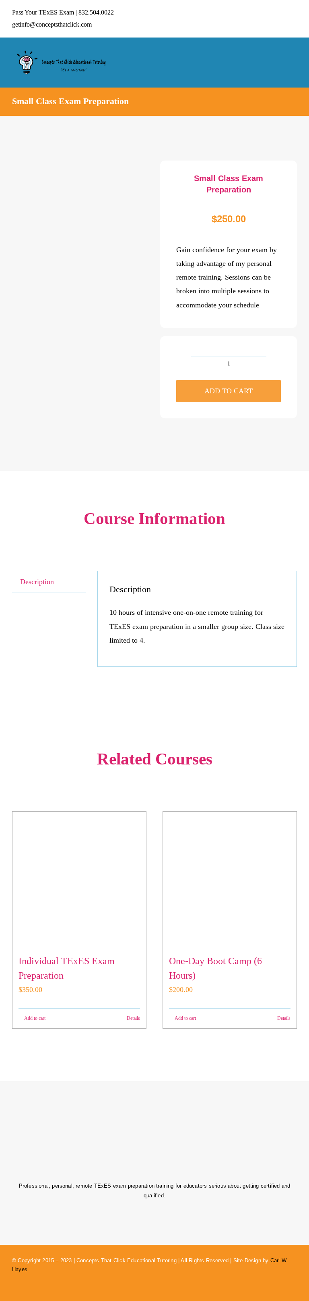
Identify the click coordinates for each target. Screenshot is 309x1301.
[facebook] (267, 18)
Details (133, 1018)
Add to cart (228, 391)
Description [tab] (37, 582)
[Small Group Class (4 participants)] (80, 229)
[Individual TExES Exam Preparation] (79, 879)
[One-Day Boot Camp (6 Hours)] (230, 879)
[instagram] (280, 18)
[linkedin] (294, 18)
